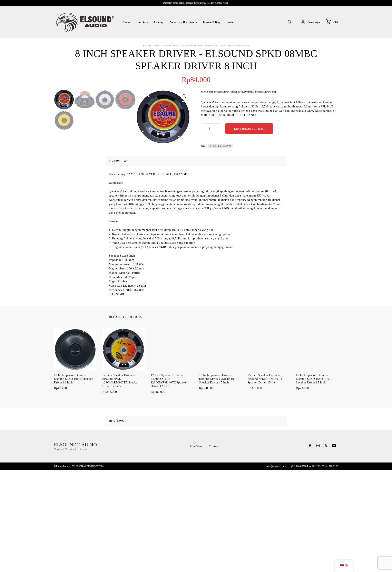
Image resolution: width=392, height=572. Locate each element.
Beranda (147, 45)
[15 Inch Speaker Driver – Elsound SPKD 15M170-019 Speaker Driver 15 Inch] (317, 349)
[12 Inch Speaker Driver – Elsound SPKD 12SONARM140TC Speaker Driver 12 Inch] (172, 349)
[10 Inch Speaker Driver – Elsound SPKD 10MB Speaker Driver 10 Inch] (75, 349)
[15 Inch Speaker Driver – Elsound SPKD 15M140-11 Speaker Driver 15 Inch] (268, 349)
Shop (157, 45)
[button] (289, 22)
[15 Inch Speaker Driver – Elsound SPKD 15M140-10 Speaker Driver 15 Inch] (220, 349)
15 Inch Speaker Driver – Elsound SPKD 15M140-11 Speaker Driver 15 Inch (264, 378)
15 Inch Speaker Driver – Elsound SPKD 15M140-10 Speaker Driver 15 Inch (216, 378)
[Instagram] (318, 446)
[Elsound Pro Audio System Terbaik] (84, 22)
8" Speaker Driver (220, 145)
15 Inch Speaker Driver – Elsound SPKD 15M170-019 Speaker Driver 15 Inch (314, 378)
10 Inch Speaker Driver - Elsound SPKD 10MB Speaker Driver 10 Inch (73, 378)
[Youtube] (334, 446)
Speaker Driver (171, 45)
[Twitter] (326, 446)
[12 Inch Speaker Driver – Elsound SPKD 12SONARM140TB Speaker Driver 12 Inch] (123, 349)
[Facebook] (310, 446)
